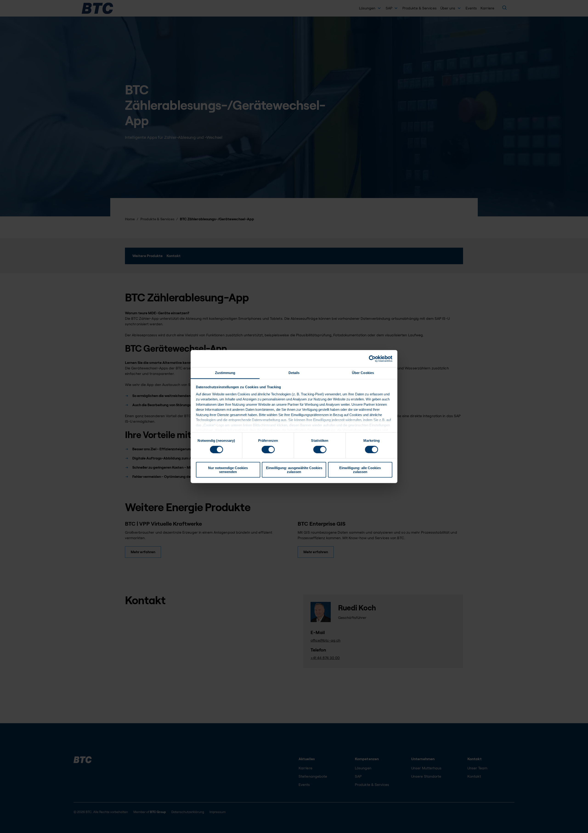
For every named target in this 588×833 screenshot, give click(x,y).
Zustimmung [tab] (225, 373)
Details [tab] (294, 373)
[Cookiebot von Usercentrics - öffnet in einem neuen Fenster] (372, 358)
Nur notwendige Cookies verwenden (228, 470)
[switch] (268, 449)
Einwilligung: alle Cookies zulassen (360, 470)
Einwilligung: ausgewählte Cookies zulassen (294, 470)
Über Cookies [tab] (363, 373)
